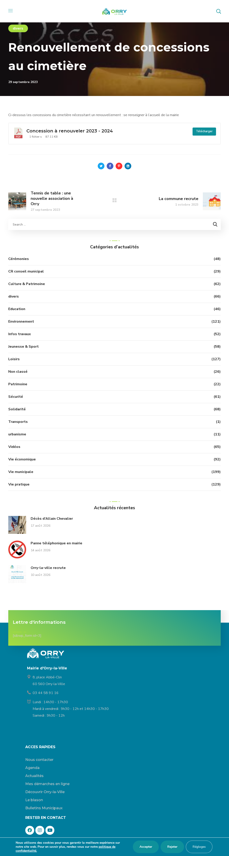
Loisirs (14, 359)
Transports (18, 421)
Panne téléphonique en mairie (56, 543)
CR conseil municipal (26, 271)
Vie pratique (19, 484)
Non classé (18, 371)
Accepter (146, 847)
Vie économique (22, 459)
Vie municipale (20, 471)
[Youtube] (49, 830)
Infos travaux (19, 334)
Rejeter (172, 847)
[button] (218, 11)
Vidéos (14, 446)
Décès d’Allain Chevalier (52, 518)
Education (16, 309)
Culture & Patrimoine (26, 283)
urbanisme (17, 434)
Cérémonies (18, 258)
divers (18, 28)
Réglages (199, 847)
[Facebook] (29, 830)
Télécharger (204, 131)
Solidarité (17, 409)
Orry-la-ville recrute (48, 567)
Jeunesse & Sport (23, 346)
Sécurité (15, 396)
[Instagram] (39, 830)
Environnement (21, 321)
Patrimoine (17, 384)
